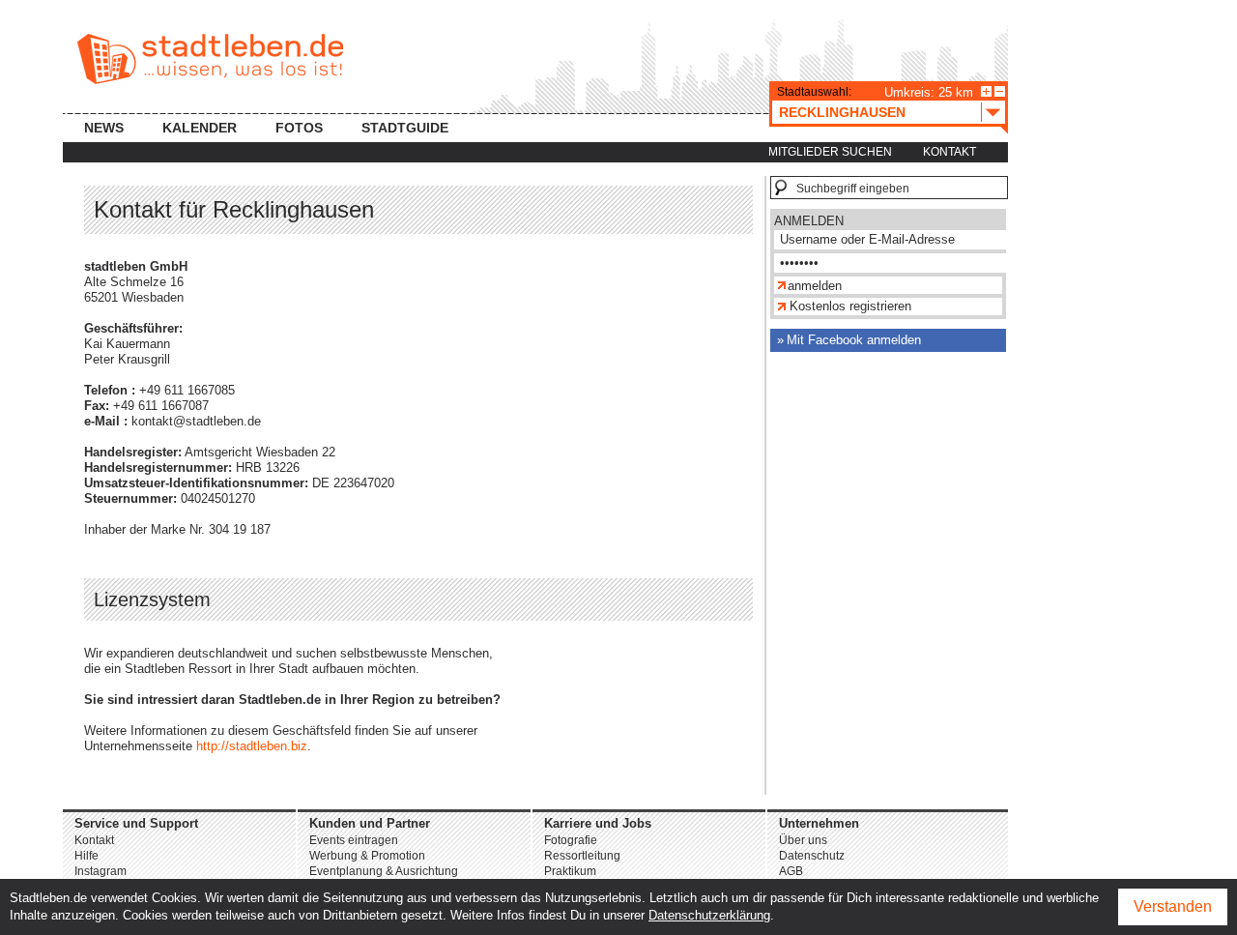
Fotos (299, 127)
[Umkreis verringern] (999, 91)
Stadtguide (404, 127)
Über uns (803, 840)
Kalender (199, 127)
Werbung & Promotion (367, 855)
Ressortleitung (582, 855)
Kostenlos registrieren (850, 306)
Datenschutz (812, 855)
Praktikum (570, 871)
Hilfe (86, 855)
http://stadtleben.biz (251, 746)
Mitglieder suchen (830, 152)
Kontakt (949, 152)
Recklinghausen (842, 112)
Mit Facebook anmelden (854, 340)
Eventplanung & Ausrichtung (383, 871)
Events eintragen (353, 840)
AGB (791, 871)
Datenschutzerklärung (709, 915)
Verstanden (1173, 906)
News (104, 127)
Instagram (100, 871)
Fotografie (570, 840)
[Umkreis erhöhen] (986, 91)
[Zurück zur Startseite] (210, 59)
